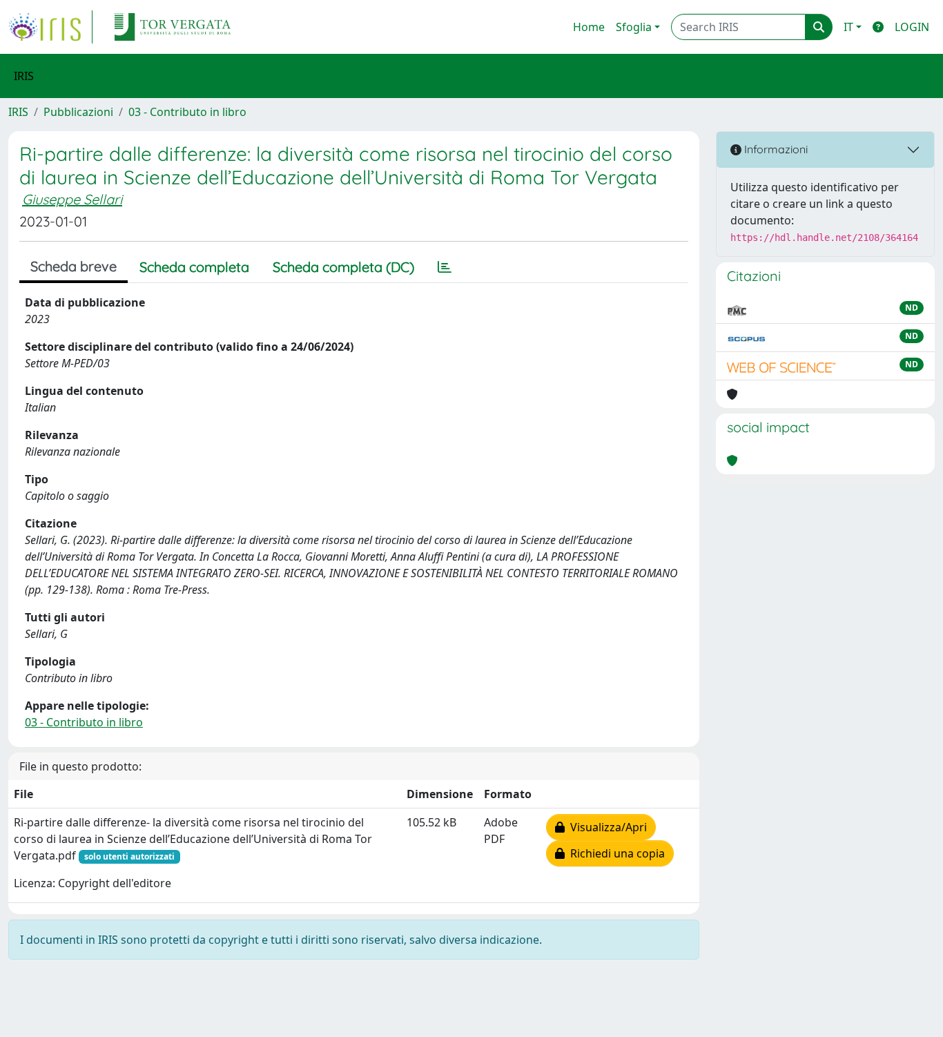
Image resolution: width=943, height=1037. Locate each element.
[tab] (444, 267)
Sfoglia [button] (634, 27)
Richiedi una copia (615, 853)
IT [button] (848, 27)
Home (589, 27)
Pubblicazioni (78, 111)
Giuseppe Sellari (72, 199)
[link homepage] (50, 26)
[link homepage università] (173, 26)
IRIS (18, 111)
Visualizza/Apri (606, 827)
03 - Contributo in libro (187, 111)
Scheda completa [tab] (194, 266)
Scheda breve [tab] (73, 266)
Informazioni (774, 149)
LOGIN (912, 27)
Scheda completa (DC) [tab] (343, 266)
